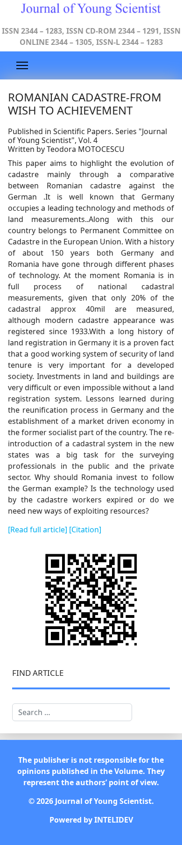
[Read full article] (38, 529)
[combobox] (72, 712)
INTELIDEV (113, 820)
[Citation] (85, 529)
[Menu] (22, 65)
